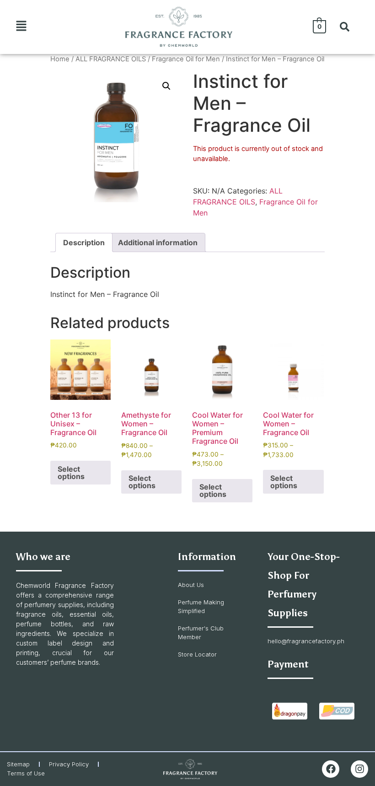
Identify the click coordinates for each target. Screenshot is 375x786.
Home (60, 59)
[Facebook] (330, 769)
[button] (21, 27)
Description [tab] (84, 242)
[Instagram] (359, 769)
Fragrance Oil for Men (186, 59)
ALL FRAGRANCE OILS (110, 59)
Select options (71, 472)
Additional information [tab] (158, 242)
